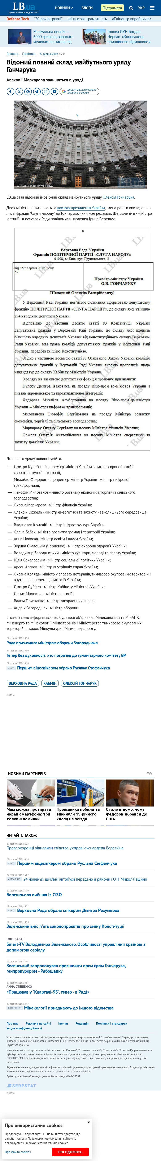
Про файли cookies (18, 1152)
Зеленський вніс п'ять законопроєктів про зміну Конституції (65, 926)
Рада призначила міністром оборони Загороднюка (51, 643)
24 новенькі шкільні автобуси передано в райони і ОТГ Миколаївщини (77, 879)
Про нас (12, 1023)
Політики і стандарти (111, 1023)
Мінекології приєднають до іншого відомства (61, 1008)
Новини (62, 7)
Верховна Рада (23, 683)
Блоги (87, 7)
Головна (12, 53)
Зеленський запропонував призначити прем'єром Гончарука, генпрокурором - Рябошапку (66, 968)
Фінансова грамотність (87, 18)
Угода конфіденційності (24, 1028)
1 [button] (78, 232)
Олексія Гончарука (118, 197)
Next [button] (152, 341)
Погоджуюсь (70, 1152)
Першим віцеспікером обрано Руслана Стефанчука (59, 668)
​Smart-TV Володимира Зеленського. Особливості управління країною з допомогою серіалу (75, 947)
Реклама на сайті (38, 1023)
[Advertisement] (80, 726)
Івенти (63, 1023)
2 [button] (82, 232)
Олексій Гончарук (80, 683)
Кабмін (50, 683)
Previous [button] (9, 341)
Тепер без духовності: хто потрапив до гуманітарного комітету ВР (66, 655)
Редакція (81, 1023)
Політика (28, 53)
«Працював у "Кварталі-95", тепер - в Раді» (47, 992)
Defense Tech (17, 18)
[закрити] (89, 1122)
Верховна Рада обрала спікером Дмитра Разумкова (63, 910)
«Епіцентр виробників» (131, 18)
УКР (141, 7)
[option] (43, 36)
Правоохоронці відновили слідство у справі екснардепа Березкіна (64, 848)
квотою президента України (81, 207)
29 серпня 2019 (48, 54)
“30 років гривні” (48, 18)
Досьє (84, 23)
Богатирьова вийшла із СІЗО (34, 895)
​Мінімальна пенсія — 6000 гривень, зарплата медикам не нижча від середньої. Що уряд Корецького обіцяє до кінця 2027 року (53, 44)
